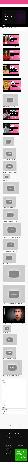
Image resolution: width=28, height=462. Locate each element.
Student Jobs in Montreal (21, 448)
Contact (8, 442)
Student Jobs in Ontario (8, 447)
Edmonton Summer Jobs (8, 454)
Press (8, 443)
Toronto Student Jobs (8, 451)
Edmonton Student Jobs (8, 453)
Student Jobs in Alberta (8, 445)
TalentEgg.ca (14, 431)
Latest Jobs (8, 437)
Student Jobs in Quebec (8, 448)
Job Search (8, 436)
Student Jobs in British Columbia (8, 446)
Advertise (21, 439)
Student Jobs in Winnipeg (21, 447)
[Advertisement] (14, 2)
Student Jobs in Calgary (21, 446)
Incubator (21, 436)
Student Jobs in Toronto (21, 445)
